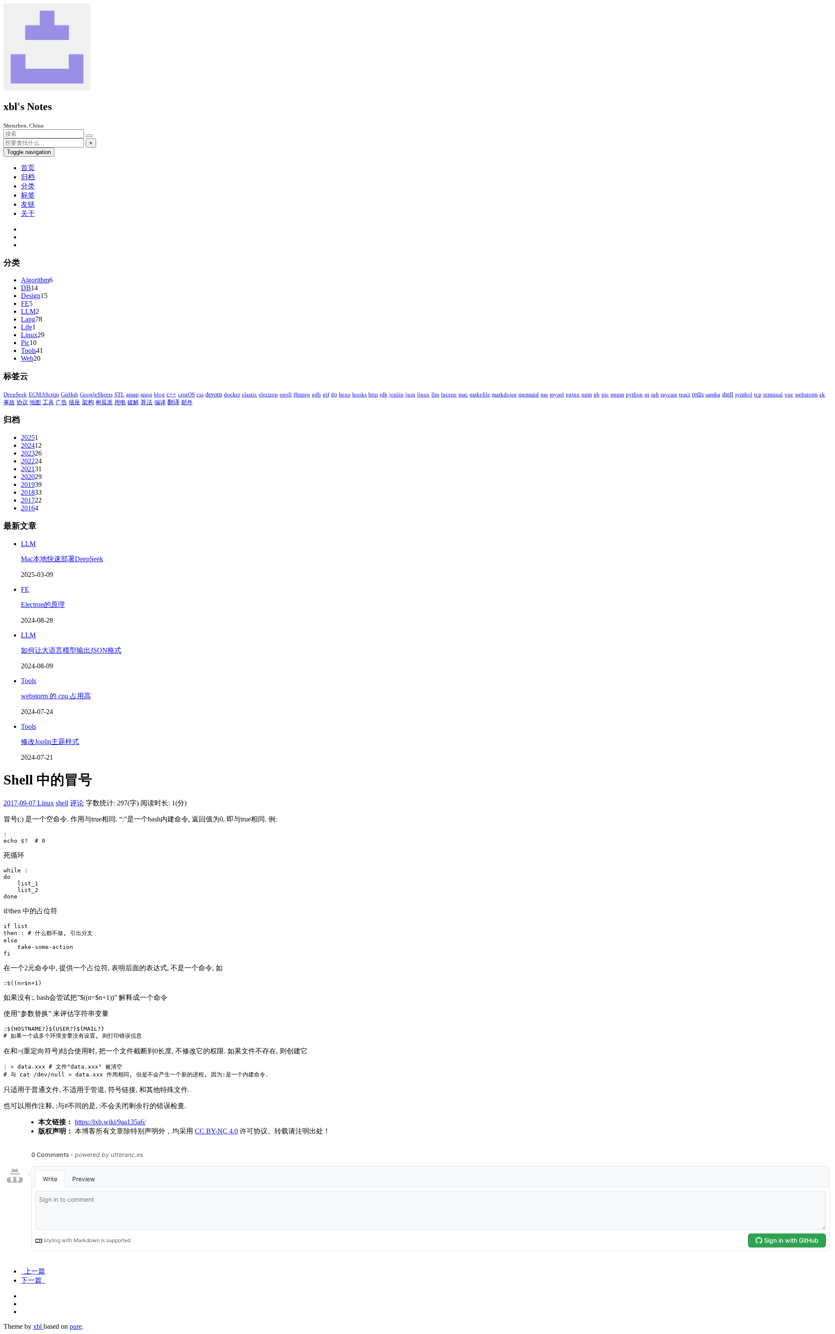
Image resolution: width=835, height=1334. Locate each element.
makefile (480, 394)
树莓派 (104, 402)
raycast (669, 394)
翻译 (173, 402)
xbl (38, 1326)
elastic (249, 394)
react (684, 394)
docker (232, 394)
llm (435, 394)
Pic (25, 342)
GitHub (69, 394)
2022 (28, 461)
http (373, 394)
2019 (28, 484)
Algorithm (35, 280)
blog (159, 394)
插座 (74, 402)
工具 (48, 402)
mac (463, 394)
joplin (396, 394)
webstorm (806, 394)
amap (132, 394)
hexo (345, 394)
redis (698, 394)
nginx (573, 394)
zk (822, 394)
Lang (28, 319)
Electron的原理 (43, 604)
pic (605, 394)
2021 (28, 469)
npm (586, 394)
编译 (160, 402)
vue (789, 394)
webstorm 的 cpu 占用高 (56, 696)
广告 (61, 402)
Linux (29, 335)
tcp (758, 394)
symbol (743, 394)
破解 (133, 402)
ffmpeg (302, 394)
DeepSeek (15, 394)
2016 (28, 508)
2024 (28, 445)
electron (268, 394)
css (200, 394)
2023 (28, 453)
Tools (28, 350)
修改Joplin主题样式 (50, 741)
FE (25, 303)
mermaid (528, 394)
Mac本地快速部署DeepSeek (62, 559)
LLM (28, 311)
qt (647, 394)
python (634, 394)
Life (26, 327)
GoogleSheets (96, 394)
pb (597, 394)
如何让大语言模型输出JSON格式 (71, 650)
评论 (77, 803)
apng (146, 394)
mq (544, 394)
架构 (88, 402)
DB (26, 288)
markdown (504, 394)
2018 (28, 492)
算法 (146, 402)
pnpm (617, 394)
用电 (120, 402)
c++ (171, 394)
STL (119, 394)
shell (727, 394)
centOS (186, 394)
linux (423, 394)
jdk (383, 394)
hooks (359, 394)
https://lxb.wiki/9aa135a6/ (110, 1122)
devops (213, 394)
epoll (286, 394)
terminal (773, 394)
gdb (316, 394)
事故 (9, 402)
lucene (449, 394)
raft (655, 394)
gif (326, 394)
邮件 (187, 402)
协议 (22, 402)
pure (76, 1326)
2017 (28, 500)
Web (27, 358)
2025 (28, 437)
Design (30, 295)
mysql (557, 394)
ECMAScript (44, 394)
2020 (28, 476)
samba (712, 394)
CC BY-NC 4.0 (216, 1131)
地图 (35, 402)
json (410, 394)
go (334, 394)
